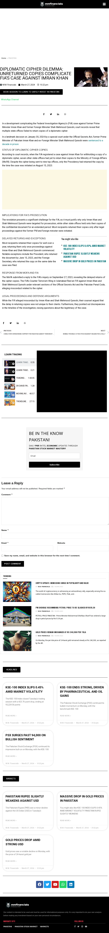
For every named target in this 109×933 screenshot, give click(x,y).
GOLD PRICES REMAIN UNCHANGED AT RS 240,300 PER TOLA (61, 632)
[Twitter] (47, 884)
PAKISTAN (12, 58)
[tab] (19, 362)
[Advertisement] (54, 30)
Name (5, 530)
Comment (7, 494)
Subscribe (54, 464)
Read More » (11, 716)
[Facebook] (39, 884)
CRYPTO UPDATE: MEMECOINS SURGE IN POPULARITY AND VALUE (62, 582)
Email (5, 543)
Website (61, 543)
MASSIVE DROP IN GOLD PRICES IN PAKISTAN (84, 261)
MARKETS (44, 927)
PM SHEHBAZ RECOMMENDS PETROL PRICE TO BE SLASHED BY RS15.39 (65, 607)
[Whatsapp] (63, 884)
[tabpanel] (72, 381)
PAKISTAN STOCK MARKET (26, 927)
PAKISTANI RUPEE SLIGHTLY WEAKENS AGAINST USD (81, 255)
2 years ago (58, 586)
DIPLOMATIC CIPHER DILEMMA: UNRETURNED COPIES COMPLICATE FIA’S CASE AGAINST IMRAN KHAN (35, 73)
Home (3, 58)
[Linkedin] (70, 884)
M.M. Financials (44, 586)
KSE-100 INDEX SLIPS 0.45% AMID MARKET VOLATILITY (84, 247)
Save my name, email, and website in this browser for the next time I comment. (42, 555)
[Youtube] (55, 884)
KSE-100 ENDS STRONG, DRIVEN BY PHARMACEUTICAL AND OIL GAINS (82, 691)
